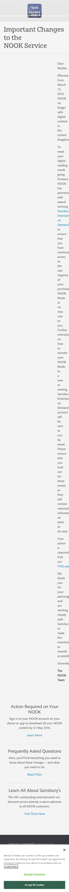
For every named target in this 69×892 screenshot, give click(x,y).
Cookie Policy (11, 866)
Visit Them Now (34, 814)
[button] (34, 10)
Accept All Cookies (34, 884)
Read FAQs (34, 774)
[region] (34, 868)
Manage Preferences (34, 874)
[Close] (64, 850)
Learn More (34, 735)
